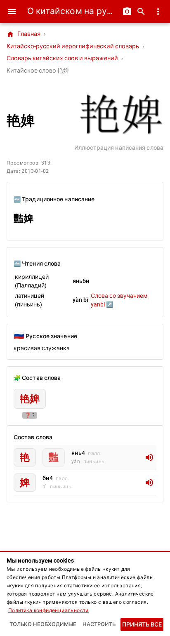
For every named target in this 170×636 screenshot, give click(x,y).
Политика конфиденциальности (48, 610)
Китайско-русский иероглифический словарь (73, 46)
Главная (23, 34)
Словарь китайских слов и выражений (62, 58)
